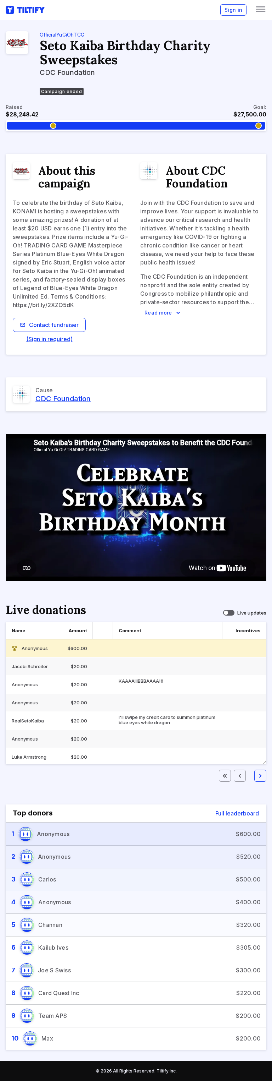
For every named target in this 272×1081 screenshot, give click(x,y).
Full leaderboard (237, 813)
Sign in (233, 10)
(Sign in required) (49, 339)
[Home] (25, 10)
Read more (158, 313)
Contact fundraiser (54, 324)
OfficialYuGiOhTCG (62, 35)
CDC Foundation (63, 398)
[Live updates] (228, 613)
